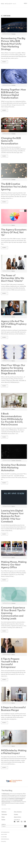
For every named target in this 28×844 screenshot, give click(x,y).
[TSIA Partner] (14, 781)
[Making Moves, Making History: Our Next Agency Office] (14, 548)
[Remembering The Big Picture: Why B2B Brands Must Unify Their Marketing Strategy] (14, 25)
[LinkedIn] (25, 821)
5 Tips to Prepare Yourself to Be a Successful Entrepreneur (10, 662)
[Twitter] (18, 821)
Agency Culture (17, 817)
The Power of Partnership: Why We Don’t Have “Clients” (12, 278)
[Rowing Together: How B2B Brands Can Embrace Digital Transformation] (14, 76)
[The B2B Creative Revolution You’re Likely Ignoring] (14, 170)
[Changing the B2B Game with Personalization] (14, 125)
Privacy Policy (3, 841)
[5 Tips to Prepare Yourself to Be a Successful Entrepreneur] (14, 645)
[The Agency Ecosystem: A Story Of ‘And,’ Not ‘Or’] (14, 216)
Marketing (4, 811)
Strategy (13, 34)
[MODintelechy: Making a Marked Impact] (14, 737)
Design (3, 817)
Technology (18, 460)
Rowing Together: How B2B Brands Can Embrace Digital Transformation (13, 93)
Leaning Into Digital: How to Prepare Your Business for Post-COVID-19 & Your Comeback (12, 516)
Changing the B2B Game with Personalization (11, 141)
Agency (13, 225)
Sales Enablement (20, 798)
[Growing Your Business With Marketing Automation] (14, 451)
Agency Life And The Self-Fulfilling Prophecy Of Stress (14, 324)
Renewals (11, 798)
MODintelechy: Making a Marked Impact (13, 752)
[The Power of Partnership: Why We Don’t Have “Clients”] (14, 262)
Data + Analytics (18, 811)
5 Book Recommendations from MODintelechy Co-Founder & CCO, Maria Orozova (12, 419)
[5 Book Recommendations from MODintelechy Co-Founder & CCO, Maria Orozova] (14, 400)
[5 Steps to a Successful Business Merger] (14, 694)
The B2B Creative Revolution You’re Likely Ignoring (14, 186)
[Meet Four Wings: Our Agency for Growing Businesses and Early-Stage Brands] (14, 352)
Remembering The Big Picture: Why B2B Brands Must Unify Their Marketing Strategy (13, 44)
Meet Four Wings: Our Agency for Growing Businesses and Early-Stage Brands (13, 369)
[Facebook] (14, 821)
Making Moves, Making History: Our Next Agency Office (14, 564)
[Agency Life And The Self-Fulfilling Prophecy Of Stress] (14, 308)
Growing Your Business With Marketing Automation (13, 467)
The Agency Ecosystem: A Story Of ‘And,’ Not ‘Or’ (14, 232)
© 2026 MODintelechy (5, 839)
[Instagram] (21, 821)
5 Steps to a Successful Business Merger (13, 709)
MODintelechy (6, 793)
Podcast (3, 819)
